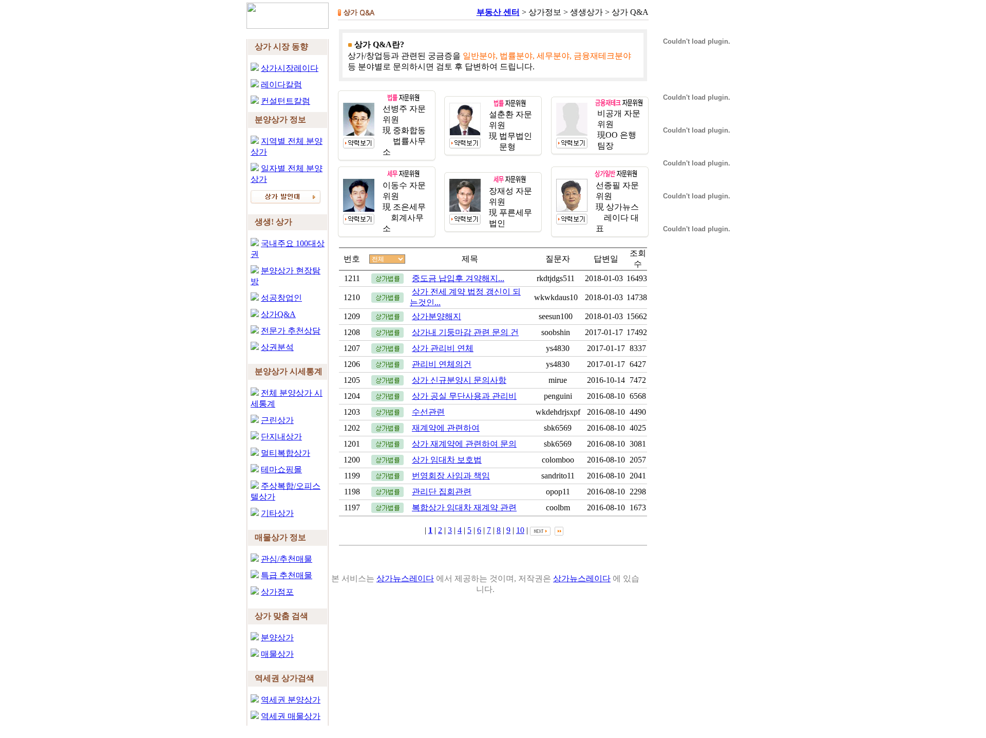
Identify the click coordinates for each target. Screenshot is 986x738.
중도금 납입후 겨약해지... (458, 278)
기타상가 (277, 513)
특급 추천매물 (286, 575)
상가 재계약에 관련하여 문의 (464, 443)
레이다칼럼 (281, 84)
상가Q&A (278, 314)
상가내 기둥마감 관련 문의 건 (465, 332)
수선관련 (428, 412)
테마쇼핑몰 (281, 469)
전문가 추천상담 (290, 330)
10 (520, 530)
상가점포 (277, 591)
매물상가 (277, 654)
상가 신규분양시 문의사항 (459, 380)
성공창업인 (281, 297)
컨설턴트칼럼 (285, 101)
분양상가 (277, 637)
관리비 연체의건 (441, 364)
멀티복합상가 (285, 453)
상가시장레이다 (289, 68)
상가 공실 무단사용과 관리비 (464, 396)
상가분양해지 (436, 316)
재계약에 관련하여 (446, 427)
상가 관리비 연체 (442, 348)
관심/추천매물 (286, 559)
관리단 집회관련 (441, 491)
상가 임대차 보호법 (447, 459)
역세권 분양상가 (290, 699)
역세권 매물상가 (290, 716)
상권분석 (277, 347)
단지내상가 (281, 436)
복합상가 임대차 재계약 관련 (464, 507)
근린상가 (277, 420)
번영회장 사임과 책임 (451, 475)
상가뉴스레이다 (405, 578)
